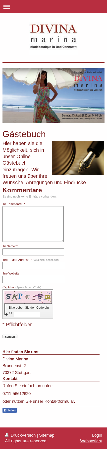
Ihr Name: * (10, 246)
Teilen (11, 410)
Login (97, 435)
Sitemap (46, 435)
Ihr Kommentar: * (13, 204)
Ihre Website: (11, 273)
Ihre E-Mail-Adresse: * (30, 260)
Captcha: (21, 287)
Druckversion (23, 435)
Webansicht (91, 441)
